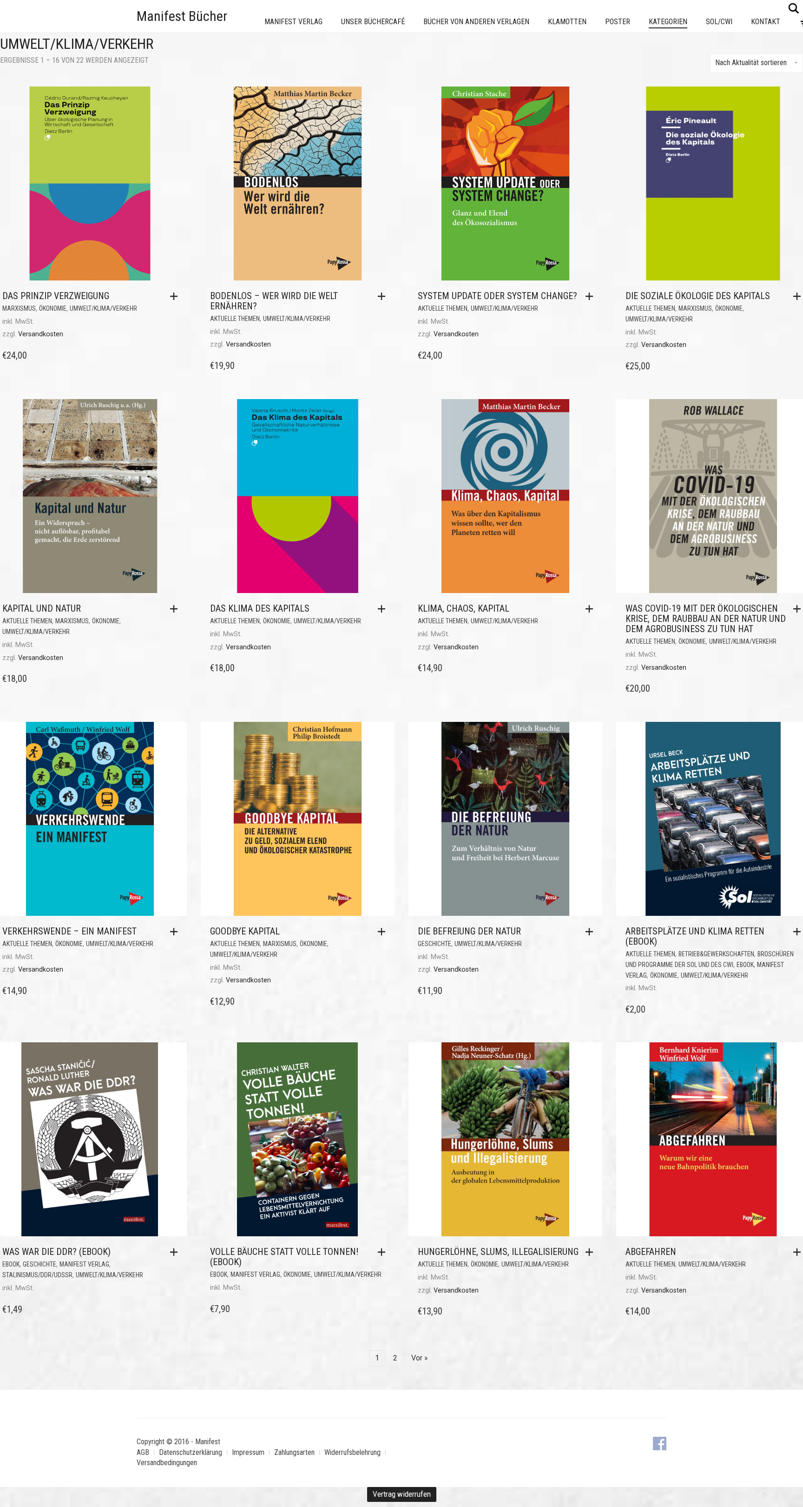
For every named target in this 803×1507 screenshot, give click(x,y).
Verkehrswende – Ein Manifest (69, 931)
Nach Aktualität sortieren (751, 62)
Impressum (248, 1452)
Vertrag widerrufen (402, 1494)
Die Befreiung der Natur (469, 931)
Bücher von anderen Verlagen (476, 21)
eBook (745, 964)
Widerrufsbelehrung (352, 1452)
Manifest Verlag (293, 21)
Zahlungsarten (294, 1452)
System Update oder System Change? (497, 295)
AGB (143, 1452)
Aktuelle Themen (235, 318)
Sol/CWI (719, 21)
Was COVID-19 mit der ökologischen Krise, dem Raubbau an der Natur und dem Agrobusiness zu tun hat (705, 618)
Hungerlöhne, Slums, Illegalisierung (498, 1251)
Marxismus (19, 308)
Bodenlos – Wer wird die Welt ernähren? (274, 301)
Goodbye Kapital (245, 931)
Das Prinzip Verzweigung (55, 295)
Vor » (419, 1358)
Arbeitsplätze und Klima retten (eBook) (694, 936)
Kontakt (765, 21)
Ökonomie (52, 308)
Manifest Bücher (182, 16)
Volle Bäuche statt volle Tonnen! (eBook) (284, 1256)
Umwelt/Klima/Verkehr (103, 308)
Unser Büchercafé (373, 21)
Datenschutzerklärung (190, 1452)
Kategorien (668, 21)
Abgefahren (650, 1251)
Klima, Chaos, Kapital (463, 608)
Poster (617, 21)
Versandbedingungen (167, 1462)
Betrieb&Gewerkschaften (716, 954)
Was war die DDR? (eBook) (56, 1251)
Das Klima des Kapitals (259, 608)
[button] (176, 296)
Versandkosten (40, 334)
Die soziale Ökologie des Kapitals (697, 295)
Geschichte (434, 943)
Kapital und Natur (41, 608)
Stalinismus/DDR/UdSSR (37, 1275)
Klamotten (567, 21)
